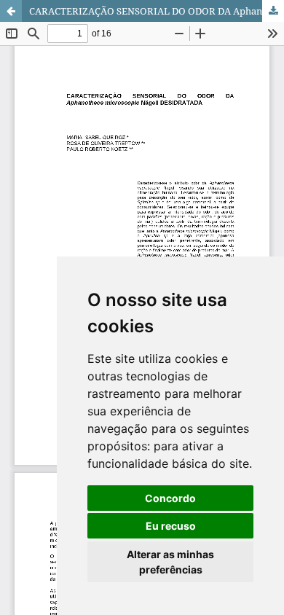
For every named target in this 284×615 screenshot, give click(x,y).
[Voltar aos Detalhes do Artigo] (11, 11)
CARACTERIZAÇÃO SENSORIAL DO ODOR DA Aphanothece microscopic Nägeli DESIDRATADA (156, 10)
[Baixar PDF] (273, 11)
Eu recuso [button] (171, 526)
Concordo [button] (170, 498)
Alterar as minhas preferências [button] (170, 562)
